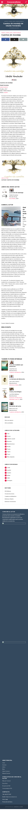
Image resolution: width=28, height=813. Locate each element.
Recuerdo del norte (15, 406)
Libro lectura (4, 178)
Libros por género (9, 420)
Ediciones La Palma (13, 385)
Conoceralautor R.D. (7, 788)
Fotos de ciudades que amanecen (16, 365)
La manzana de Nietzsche (17, 379)
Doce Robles (12, 198)
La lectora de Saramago (16, 192)
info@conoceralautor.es (11, 796)
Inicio (3, 762)
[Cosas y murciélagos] (4, 393)
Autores (4, 765)
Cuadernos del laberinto (15, 372)
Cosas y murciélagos (15, 391)
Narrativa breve (20, 21)
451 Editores (8, 491)
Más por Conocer (6, 780)
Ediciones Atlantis (9, 499)
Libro (14, 21)
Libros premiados (9, 423)
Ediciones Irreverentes (10, 501)
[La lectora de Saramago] (4, 193)
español (6, 21)
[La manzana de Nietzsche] (4, 380)
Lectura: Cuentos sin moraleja (10, 180)
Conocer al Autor (18, 806)
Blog (3, 769)
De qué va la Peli (6, 785)
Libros (3, 767)
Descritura (4, 783)
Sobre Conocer (6, 771)
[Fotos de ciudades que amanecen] (4, 366)
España (10, 21)
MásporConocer (6, 773)
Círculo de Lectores (9, 493)
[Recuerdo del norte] (4, 407)
